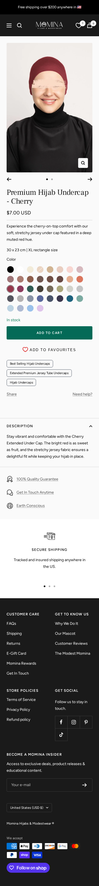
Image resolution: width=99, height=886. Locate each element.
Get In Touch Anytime (35, 492)
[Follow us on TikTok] (61, 734)
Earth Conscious (30, 505)
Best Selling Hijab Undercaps (30, 364)
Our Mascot (65, 633)
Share (12, 394)
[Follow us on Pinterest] (86, 722)
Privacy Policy (18, 709)
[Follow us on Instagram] (73, 722)
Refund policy (18, 719)
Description (20, 426)
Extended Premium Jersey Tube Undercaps (39, 373)
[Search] (19, 25)
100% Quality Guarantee (37, 479)
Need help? (82, 394)
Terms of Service (21, 699)
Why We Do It (66, 623)
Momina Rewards (21, 663)
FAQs (11, 623)
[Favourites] (78, 25)
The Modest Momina (72, 653)
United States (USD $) (26, 808)
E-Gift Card (16, 653)
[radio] (10, 269)
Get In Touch (18, 673)
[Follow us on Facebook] (61, 722)
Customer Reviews (71, 643)
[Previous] (9, 179)
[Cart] (89, 25)
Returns (13, 643)
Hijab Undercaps (21, 382)
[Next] (90, 179)
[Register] (84, 785)
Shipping (14, 633)
